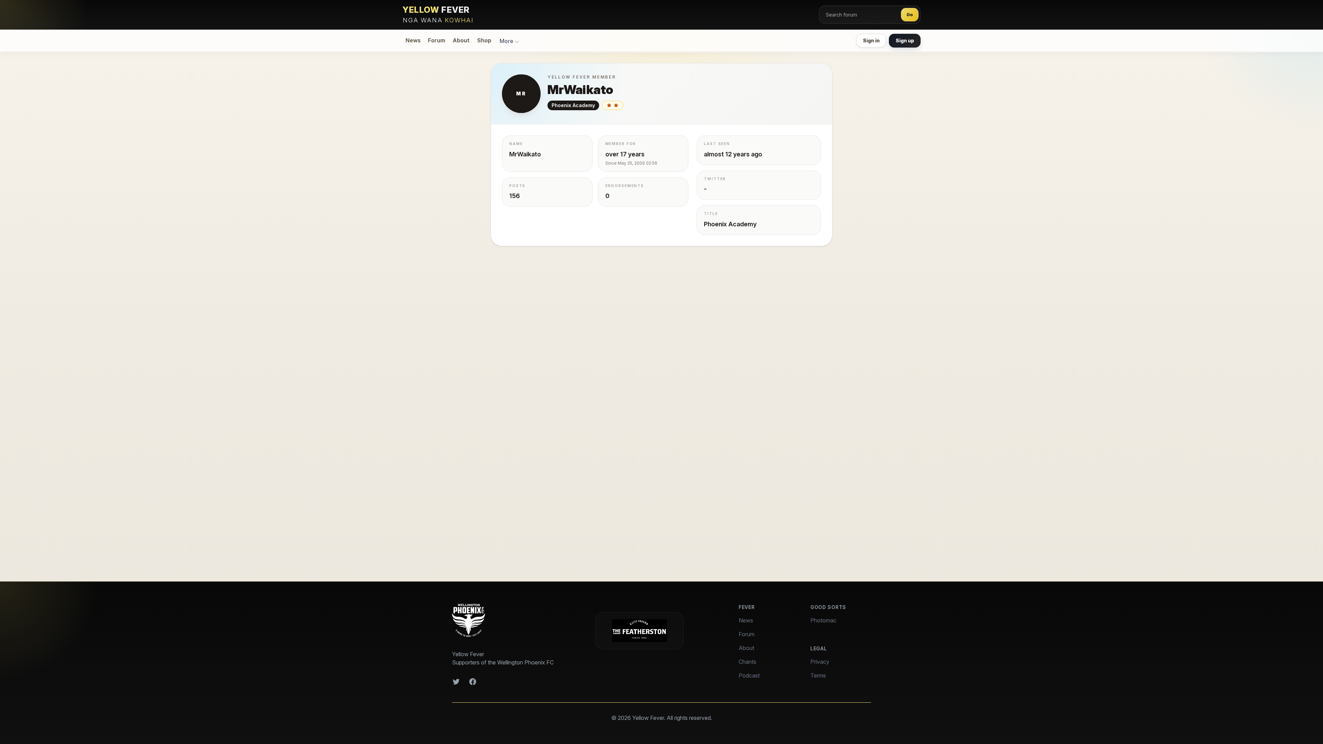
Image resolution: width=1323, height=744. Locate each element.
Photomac (823, 620)
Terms (818, 675)
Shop (484, 40)
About (461, 40)
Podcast (749, 675)
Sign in (871, 40)
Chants (747, 661)
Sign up (905, 40)
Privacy (819, 661)
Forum (436, 40)
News (413, 40)
